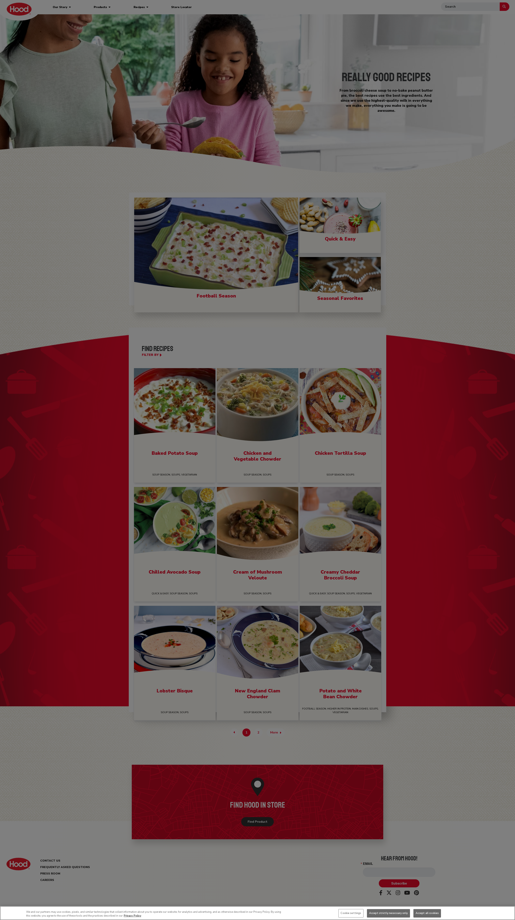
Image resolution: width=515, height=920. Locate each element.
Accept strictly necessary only (388, 913)
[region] (257, 913)
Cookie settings (351, 913)
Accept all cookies (427, 913)
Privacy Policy (132, 916)
